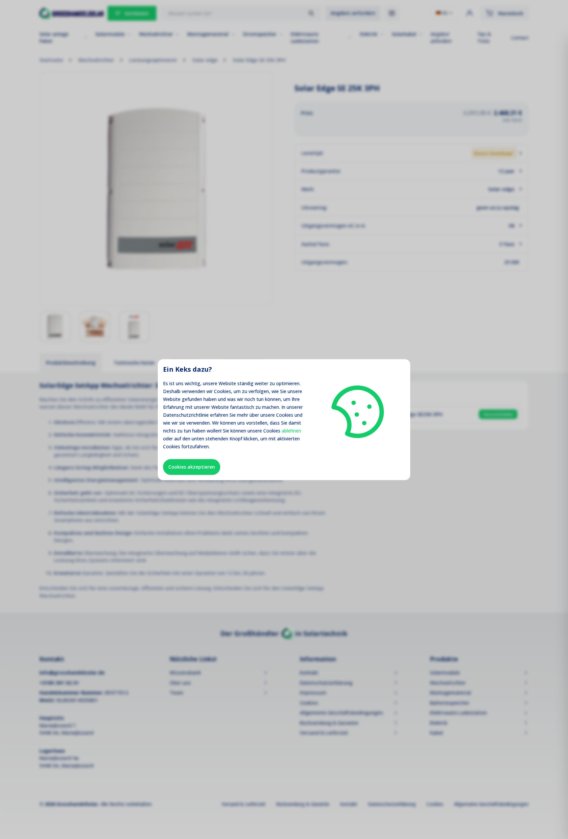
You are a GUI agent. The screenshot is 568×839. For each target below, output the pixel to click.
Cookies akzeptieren (191, 467)
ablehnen (291, 431)
